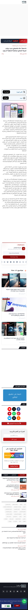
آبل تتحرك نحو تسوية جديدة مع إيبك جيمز (16, 537)
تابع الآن (5, 98)
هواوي (24, 521)
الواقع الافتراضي (22, 511)
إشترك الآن (14, 439)
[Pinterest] (14, 262)
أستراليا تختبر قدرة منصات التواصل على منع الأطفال (11, 41)
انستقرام (15, 511)
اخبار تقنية (23, 509)
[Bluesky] (7, 262)
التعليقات (6, 475)
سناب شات (9, 516)
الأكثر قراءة (22, 475)
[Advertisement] (14, 20)
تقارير (24, 514)
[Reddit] (10, 262)
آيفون (21, 504)
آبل (24, 504)
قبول (17, 605)
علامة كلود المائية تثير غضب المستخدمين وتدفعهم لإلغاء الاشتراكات (12, 487)
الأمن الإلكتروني (17, 509)
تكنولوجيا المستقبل (17, 514)
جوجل (20, 516)
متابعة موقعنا (14, 466)
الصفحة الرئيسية (22, 45)
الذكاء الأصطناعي (9, 509)
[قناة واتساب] (24, 601)
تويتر (24, 516)
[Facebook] (26, 262)
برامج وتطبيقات (15, 45)
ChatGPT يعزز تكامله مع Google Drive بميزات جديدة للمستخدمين (11, 479)
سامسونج (15, 516)
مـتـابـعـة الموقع (14, 423)
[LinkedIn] (17, 262)
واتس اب (15, 521)
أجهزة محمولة (15, 504)
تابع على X (6, 92)
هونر (20, 521)
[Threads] (4, 262)
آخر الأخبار (14, 475)
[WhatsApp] (20, 262)
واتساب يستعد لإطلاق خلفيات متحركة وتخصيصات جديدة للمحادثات (14, 548)
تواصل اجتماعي (9, 514)
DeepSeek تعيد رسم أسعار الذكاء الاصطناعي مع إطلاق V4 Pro (11, 494)
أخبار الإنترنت (8, 504)
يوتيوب (10, 521)
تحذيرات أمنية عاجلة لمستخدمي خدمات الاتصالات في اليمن (14, 532)
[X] (23, 262)
